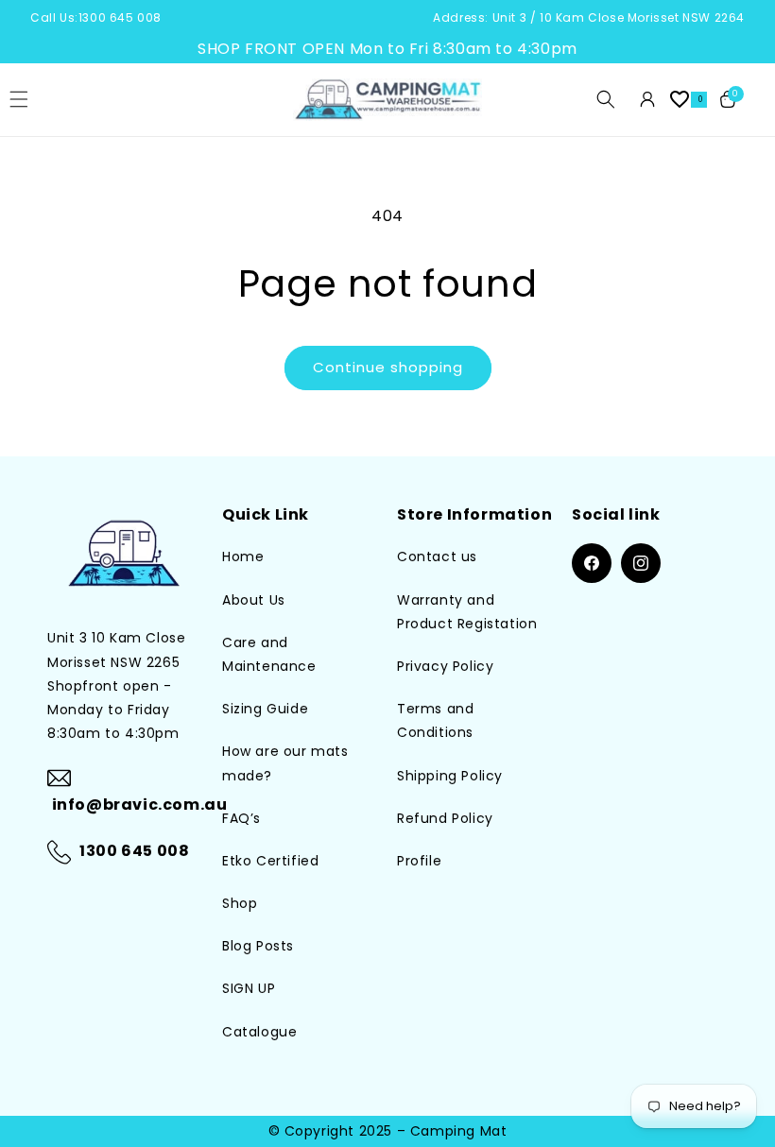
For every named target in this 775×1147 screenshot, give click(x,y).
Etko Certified (270, 860)
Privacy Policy (445, 666)
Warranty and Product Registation (467, 612)
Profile (419, 860)
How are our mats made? (285, 763)
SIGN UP (248, 988)
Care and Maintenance (269, 654)
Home (243, 556)
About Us (253, 600)
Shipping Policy (450, 775)
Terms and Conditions (435, 720)
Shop (239, 903)
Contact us (437, 556)
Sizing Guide (265, 708)
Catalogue (259, 1031)
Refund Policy (445, 818)
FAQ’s (241, 818)
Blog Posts (258, 945)
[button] (606, 99)
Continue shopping (388, 367)
